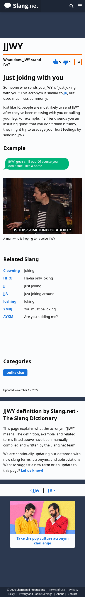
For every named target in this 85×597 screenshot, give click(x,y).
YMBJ (7, 309)
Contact (72, 594)
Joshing (9, 301)
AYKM (8, 316)
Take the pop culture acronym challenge (43, 541)
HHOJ (7, 278)
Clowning (11, 270)
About (60, 594)
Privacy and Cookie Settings (35, 594)
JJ (4, 286)
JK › (51, 490)
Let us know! (32, 470)
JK (65, 93)
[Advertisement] (42, 24)
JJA (5, 293)
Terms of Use (57, 590)
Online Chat (15, 373)
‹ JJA (34, 490)
